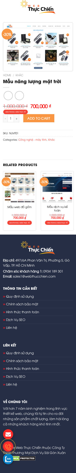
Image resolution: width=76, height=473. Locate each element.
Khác (19, 75)
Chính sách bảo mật (22, 304)
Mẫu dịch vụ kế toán (57, 208)
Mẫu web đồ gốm (19, 207)
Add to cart (38, 118)
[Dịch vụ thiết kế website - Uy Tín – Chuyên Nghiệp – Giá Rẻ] (38, 7)
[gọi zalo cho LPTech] (8, 459)
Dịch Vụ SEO (15, 319)
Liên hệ (11, 327)
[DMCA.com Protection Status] (23, 458)
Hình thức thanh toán (22, 312)
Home (7, 75)
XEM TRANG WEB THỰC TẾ (15, 112)
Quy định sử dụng (20, 296)
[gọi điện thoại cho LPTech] (8, 446)
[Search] (71, 7)
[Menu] (5, 7)
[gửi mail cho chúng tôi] (8, 434)
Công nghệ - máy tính (32, 139)
